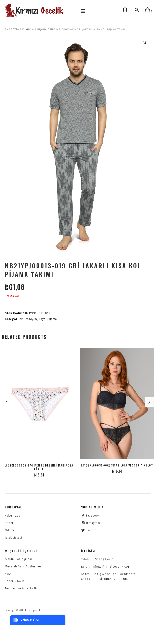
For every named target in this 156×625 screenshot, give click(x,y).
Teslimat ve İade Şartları (22, 588)
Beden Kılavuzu (15, 581)
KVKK (8, 574)
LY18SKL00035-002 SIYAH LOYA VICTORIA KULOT (117, 465)
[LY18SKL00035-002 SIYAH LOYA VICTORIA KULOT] (117, 403)
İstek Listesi (13, 537)
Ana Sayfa (12, 29)
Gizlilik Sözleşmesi (18, 559)
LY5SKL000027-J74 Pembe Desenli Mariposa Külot (39, 467)
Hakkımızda (12, 515)
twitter (91, 530)
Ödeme (10, 530)
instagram (93, 523)
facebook (92, 515)
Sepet (9, 523)
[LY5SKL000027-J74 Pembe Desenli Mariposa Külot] (39, 403)
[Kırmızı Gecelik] (35, 10)
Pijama (42, 29)
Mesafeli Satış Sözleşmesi (23, 566)
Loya (42, 319)
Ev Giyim (28, 29)
